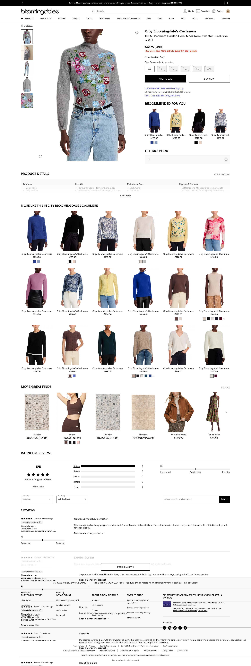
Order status (61, 610)
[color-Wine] (220, 318)
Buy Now (209, 79)
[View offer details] (187, 159)
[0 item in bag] (228, 11)
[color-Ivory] (140, 261)
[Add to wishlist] (136, 33)
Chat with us (26, 600)
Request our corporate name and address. (151, 655)
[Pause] (228, 3)
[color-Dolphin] (156, 142)
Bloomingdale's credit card (67, 600)
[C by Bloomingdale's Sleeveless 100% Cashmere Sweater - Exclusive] (214, 288)
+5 (224, 319)
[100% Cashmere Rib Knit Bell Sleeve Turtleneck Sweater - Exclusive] (154, 121)
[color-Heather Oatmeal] (200, 142)
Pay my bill (60, 615)
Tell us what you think (29, 625)
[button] (81, 95)
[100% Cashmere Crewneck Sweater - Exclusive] (176, 121)
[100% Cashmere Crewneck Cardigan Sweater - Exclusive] (108, 288)
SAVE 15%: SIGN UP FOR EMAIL (71, 583)
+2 (154, 376)
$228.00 (149, 46)
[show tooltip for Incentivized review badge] (39, 522)
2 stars (76, 482)
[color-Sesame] (133, 375)
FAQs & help (26, 610)
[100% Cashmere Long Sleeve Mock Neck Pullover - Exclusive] (198, 121)
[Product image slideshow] (88, 95)
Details (159, 47)
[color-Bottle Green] (146, 375)
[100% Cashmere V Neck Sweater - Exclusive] (108, 345)
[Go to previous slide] (22, 3)
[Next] (226, 121)
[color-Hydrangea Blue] (74, 375)
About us (95, 600)
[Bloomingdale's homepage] (22, 26)
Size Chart (169, 62)
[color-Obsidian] (74, 442)
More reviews (125, 567)
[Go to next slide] (225, 3)
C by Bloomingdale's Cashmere (171, 31)
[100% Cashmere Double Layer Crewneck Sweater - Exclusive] (37, 345)
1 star (76, 487)
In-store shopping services (138, 608)
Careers (95, 610)
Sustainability (97, 615)
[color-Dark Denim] (151, 142)
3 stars (76, 476)
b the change (97, 605)
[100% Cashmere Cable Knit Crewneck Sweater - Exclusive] (143, 345)
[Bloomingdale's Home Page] (40, 12)
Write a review (38, 487)
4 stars (77, 471)
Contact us (25, 605)
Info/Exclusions (173, 96)
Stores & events (133, 618)
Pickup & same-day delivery (138, 613)
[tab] (27, 36)
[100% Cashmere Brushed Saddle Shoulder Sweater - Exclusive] (214, 345)
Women (29, 26)
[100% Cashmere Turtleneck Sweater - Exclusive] (143, 288)
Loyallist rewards (63, 605)
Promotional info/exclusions (185, 611)
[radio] (152, 142)
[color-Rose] (78, 442)
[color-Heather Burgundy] (215, 375)
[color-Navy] (216, 318)
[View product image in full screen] (40, 157)
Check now (202, 611)
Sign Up (179, 88)
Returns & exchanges (29, 615)
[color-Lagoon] (70, 442)
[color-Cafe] (176, 318)
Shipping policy (27, 620)
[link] (154, 139)
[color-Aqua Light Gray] (145, 261)
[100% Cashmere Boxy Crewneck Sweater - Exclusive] (143, 231)
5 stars (76, 466)
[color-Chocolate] (65, 442)
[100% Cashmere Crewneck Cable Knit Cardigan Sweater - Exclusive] (72, 345)
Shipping (213, 197)
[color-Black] (196, 142)
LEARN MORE (176, 3)
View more (125, 195)
